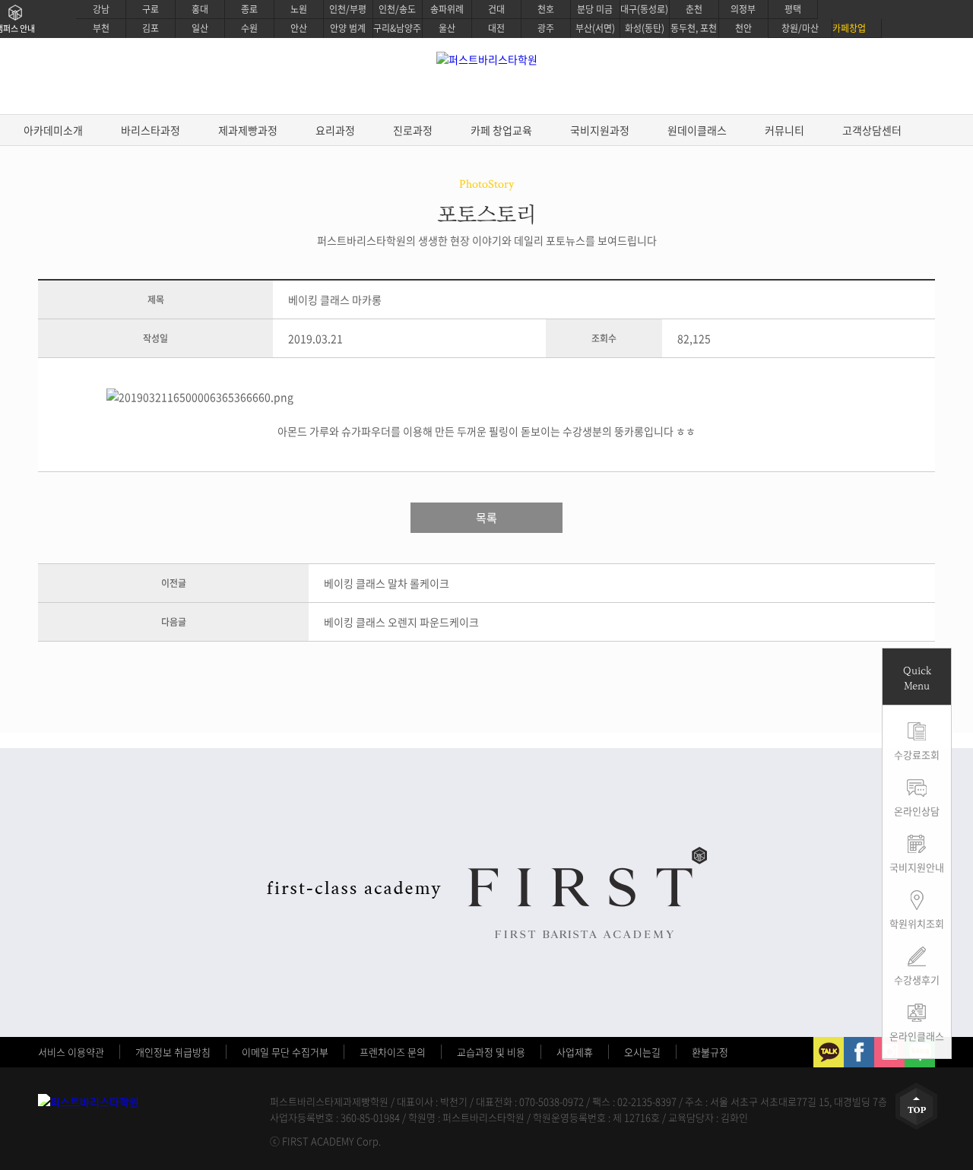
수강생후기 (917, 979)
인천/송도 (397, 9)
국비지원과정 (599, 130)
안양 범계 (348, 28)
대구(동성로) (644, 9)
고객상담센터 (872, 130)
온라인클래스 (916, 1036)
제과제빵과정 (247, 130)
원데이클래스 (697, 130)
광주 (545, 28)
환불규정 (710, 1052)
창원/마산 (800, 28)
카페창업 (849, 28)
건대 (496, 9)
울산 (447, 28)
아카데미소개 (53, 130)
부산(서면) (595, 28)
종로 (249, 9)
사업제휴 (574, 1052)
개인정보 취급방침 (173, 1052)
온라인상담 (917, 811)
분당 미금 (595, 9)
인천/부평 (347, 9)
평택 (792, 9)
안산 (298, 28)
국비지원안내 (916, 867)
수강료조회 (917, 754)
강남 (101, 9)
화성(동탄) (644, 28)
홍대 (200, 9)
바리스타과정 (150, 130)
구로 (150, 9)
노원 (298, 9)
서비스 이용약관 (71, 1052)
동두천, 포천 (693, 28)
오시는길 (642, 1052)
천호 (545, 9)
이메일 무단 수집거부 (285, 1052)
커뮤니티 (784, 130)
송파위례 (447, 9)
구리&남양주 (397, 28)
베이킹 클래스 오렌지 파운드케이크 (401, 621)
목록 (486, 517)
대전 (496, 28)
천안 (743, 28)
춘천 (694, 9)
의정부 (743, 9)
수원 (249, 28)
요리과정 (335, 130)
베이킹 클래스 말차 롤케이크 (386, 583)
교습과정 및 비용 (491, 1052)
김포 (150, 28)
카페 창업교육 (501, 130)
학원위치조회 (916, 923)
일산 (200, 28)
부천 (101, 28)
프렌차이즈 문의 (393, 1052)
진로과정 (413, 130)
